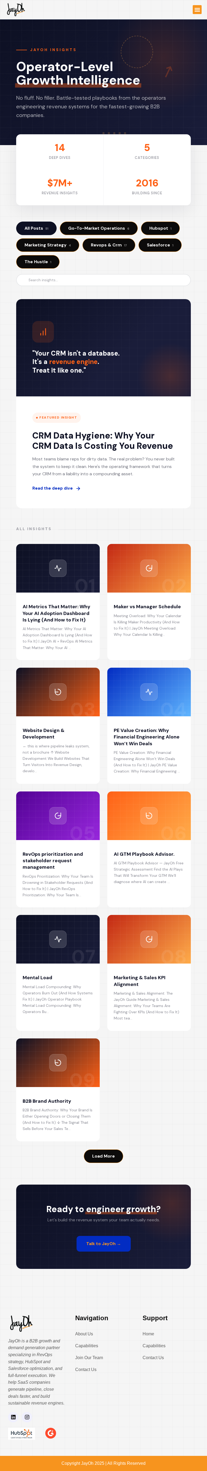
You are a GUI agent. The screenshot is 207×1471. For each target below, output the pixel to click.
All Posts (36, 228)
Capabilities (86, 1345)
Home (148, 1334)
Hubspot (160, 228)
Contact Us (85, 1369)
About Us (84, 1334)
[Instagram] (27, 1417)
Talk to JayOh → (103, 1243)
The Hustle (38, 262)
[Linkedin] (13, 1417)
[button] (197, 9)
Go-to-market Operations (98, 228)
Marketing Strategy (48, 245)
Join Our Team (89, 1357)
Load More (103, 1156)
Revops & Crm (109, 245)
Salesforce (160, 245)
